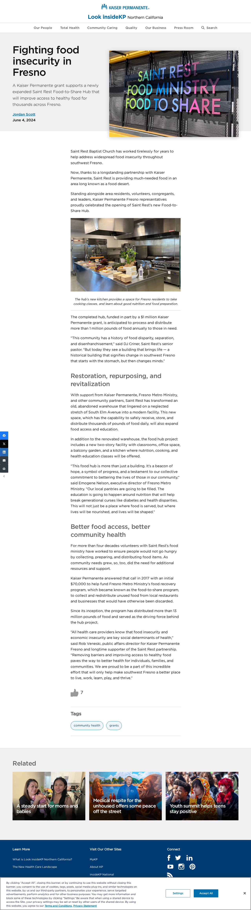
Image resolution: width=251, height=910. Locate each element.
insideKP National (102, 874)
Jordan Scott (24, 114)
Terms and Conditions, (58, 906)
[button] (209, 28)
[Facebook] (4, 435)
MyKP (93, 859)
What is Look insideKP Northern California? (42, 859)
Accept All (206, 893)
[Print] (4, 468)
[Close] (244, 893)
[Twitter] (4, 444)
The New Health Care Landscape (35, 867)
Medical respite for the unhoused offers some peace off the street (124, 806)
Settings (178, 893)
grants (114, 725)
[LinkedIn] (4, 452)
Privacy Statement (85, 906)
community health (87, 725)
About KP (96, 867)
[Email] (4, 460)
